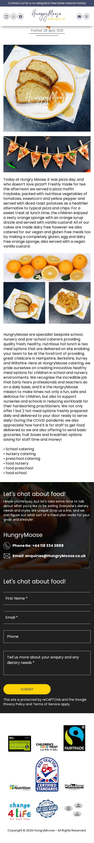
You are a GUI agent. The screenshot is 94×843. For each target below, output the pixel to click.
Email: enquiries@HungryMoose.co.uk (49, 555)
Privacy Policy (47, 835)
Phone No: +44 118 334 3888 (38, 545)
